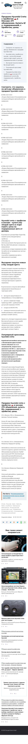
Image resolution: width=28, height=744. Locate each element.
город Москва (15, 507)
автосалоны (5, 507)
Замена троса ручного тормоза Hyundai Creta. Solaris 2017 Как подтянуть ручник (14, 684)
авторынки (17, 505)
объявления (17, 509)
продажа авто (19, 511)
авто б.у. (19, 504)
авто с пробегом (7, 505)
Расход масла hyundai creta (10, 652)
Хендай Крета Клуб (17, 3)
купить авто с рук (7, 509)
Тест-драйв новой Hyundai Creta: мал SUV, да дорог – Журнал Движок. (13, 668)
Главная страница (6, 13)
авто (14, 504)
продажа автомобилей (8, 513)
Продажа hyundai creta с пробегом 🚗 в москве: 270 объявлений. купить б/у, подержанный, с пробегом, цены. (12, 76)
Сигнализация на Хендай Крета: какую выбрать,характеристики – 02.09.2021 (12, 555)
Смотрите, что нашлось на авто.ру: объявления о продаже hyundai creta (13, 49)
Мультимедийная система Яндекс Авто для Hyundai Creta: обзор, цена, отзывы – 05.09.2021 (13, 587)
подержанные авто (7, 511)
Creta (3, 504)
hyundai (9, 504)
